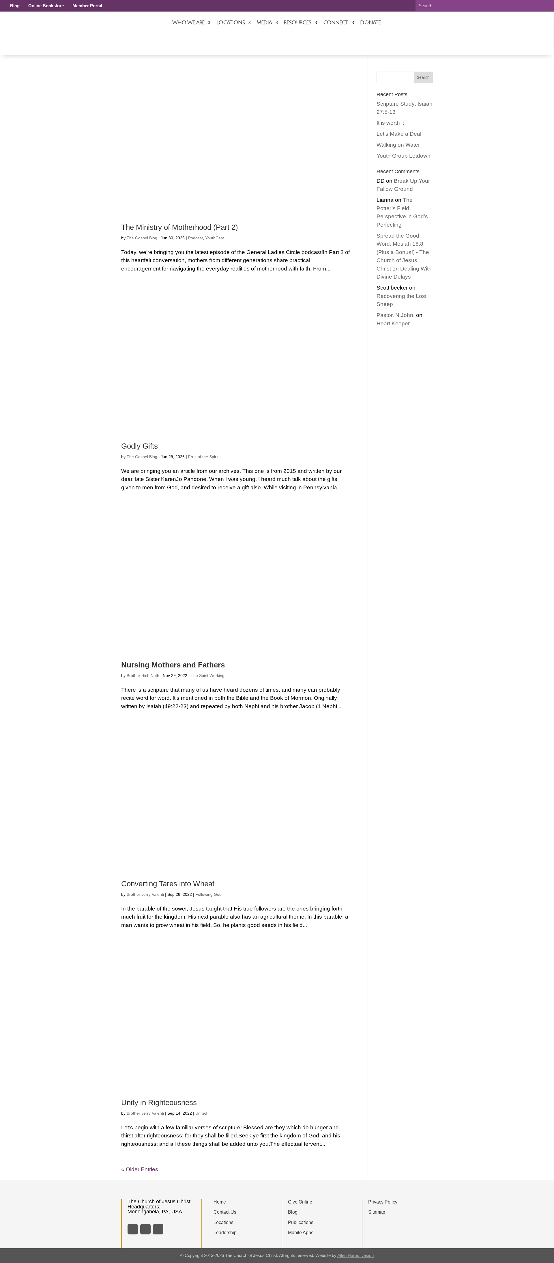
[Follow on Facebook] (133, 1229)
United (201, 1113)
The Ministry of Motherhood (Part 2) (179, 227)
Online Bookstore (46, 5)
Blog (15, 5)
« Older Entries (139, 1169)
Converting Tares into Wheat (167, 883)
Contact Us (225, 1212)
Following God (208, 894)
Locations (230, 22)
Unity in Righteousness (159, 1102)
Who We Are (188, 22)
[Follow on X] (145, 1229)
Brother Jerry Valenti (145, 894)
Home (220, 1201)
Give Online (300, 1201)
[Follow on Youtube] (158, 1229)
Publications (300, 1222)
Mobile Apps (300, 1232)
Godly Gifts (139, 446)
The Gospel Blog (142, 238)
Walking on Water (398, 145)
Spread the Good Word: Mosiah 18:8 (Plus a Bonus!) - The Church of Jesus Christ (403, 252)
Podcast (195, 238)
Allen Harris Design (355, 1255)
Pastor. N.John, (396, 315)
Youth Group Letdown (404, 156)
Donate (370, 22)
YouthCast (214, 238)
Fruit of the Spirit (203, 456)
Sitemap (376, 1212)
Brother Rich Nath (143, 675)
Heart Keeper (393, 323)
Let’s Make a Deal (399, 134)
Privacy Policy (382, 1201)
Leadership (225, 1232)
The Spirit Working (207, 675)
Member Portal (87, 5)
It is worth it (390, 123)
